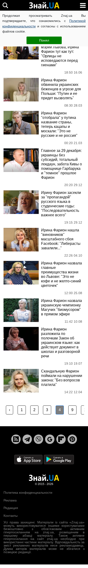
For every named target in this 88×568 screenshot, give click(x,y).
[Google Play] (59, 459)
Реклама (10, 500)
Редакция (11, 508)
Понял (44, 40)
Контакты (11, 516)
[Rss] (16, 439)
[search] (5, 5)
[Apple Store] (29, 459)
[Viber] (38, 439)
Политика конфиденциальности (28, 492)
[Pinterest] (72, 439)
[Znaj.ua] (44, 5)
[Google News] (49, 439)
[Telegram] (27, 439)
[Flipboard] (61, 439)
